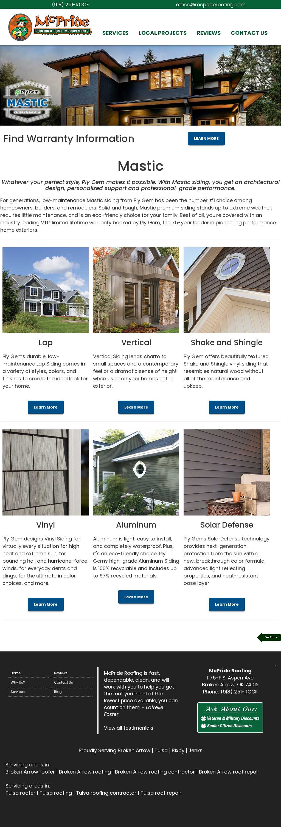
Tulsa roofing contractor (106, 792)
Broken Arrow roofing (85, 771)
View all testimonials (128, 728)
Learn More (46, 407)
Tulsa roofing (56, 792)
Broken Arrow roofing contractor (155, 771)
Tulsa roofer (20, 792)
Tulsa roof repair (160, 792)
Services (115, 33)
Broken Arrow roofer (30, 771)
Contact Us (249, 33)
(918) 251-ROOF (70, 4)
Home (16, 673)
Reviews (209, 33)
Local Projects (163, 33)
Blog (58, 691)
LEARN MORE (206, 138)
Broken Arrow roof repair (229, 771)
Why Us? (18, 682)
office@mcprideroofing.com (211, 4)
